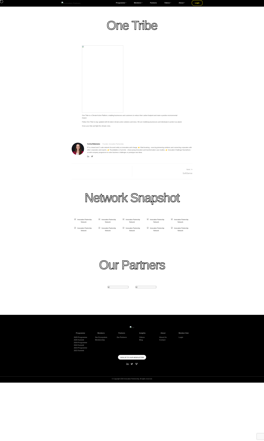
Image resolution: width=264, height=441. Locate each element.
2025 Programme (80, 337)
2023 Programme (80, 348)
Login (197, 3)
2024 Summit (79, 345)
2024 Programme (80, 342)
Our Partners (122, 337)
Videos (167, 3)
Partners (153, 3)
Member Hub (184, 333)
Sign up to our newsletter (132, 357)
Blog (141, 340)
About (181, 3)
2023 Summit (79, 350)
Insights (142, 333)
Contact (162, 340)
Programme (120, 3)
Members (137, 3)
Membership (100, 340)
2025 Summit (79, 340)
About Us (163, 337)
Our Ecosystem (101, 337)
